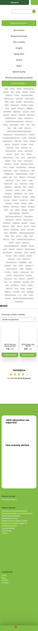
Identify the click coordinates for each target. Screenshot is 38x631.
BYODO (5, 125)
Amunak (32, 92)
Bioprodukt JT (17, 112)
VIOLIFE (23, 285)
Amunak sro (8, 95)
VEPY (32, 282)
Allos (12, 92)
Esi (30, 148)
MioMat (16, 203)
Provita (18, 243)
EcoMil (31, 144)
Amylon (17, 95)
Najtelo (17, 210)
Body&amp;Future (10, 118)
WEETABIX (16, 292)
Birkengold (22, 115)
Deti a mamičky (19, 42)
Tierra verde (8, 279)
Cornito (24, 138)
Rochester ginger (30, 249)
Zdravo (31, 295)
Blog (3, 578)
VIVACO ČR (9, 288)
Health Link (32, 167)
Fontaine (29, 154)
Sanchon (32, 252)
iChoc (15, 177)
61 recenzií (27, 378)
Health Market (8, 171)
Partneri (5, 580)
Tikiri (15, 279)
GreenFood (8, 164)
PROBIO (11, 243)
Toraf (5, 282)
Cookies (5, 533)
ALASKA (19, 89)
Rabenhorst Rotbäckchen (11, 246)
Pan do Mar (31, 229)
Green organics (28, 161)
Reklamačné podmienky (11, 516)
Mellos (32, 200)
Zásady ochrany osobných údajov (14, 521)
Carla (33, 125)
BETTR (6, 105)
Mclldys (33, 197)
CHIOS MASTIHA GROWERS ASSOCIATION (19, 131)
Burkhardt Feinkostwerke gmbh (14, 121)
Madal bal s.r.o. (7, 197)
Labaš (23, 190)
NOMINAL (24, 223)
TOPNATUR (30, 279)
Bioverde (13, 115)
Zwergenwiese (19, 302)
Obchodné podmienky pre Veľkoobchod (17, 513)
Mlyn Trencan (15, 207)
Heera (16, 171)
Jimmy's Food (23, 184)
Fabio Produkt (28, 151)
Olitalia (33, 226)
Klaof (24, 187)
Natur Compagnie (15, 213)
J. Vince (18, 180)
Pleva (31, 236)
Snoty (14, 266)
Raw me (31, 246)
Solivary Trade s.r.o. (11, 269)
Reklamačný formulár (10, 518)
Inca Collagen (31, 177)
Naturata (18, 220)
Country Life (32, 138)
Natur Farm (25, 213)
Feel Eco (16, 154)
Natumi (32, 210)
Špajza (19, 66)
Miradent (23, 203)
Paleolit (23, 229)
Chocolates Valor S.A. (21, 135)
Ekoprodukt (10, 148)
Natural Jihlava (28, 216)
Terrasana (29, 275)
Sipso (30, 262)
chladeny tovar (8, 135)
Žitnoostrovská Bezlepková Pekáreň (23, 298)
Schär (15, 256)
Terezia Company (18, 275)
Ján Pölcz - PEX (8, 184)
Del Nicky (32, 141)
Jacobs (31, 180)
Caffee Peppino (14, 125)
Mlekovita (6, 207)
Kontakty (5, 582)
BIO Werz (24, 105)
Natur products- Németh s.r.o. (13, 216)
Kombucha (9, 190)
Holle (33, 171)
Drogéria (19, 48)
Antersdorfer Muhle (27, 95)
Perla (12, 236)
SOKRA (21, 266)
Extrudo (20, 151)
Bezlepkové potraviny (19, 36)
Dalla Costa (18, 141)
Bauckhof (19, 102)
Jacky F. (24, 180)
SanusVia (8, 256)
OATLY (13, 226)
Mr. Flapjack (31, 207)
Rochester (20, 249)
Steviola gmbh (25, 272)
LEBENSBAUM (18, 193)
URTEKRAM (17, 282)
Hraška (31, 174)
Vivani (16, 288)
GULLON (16, 164)
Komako (31, 187)
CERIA (20, 128)
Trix (10, 282)
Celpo (14, 128)
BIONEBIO (30, 108)
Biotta (32, 112)
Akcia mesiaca (19, 30)
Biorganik (26, 112)
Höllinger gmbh (9, 174)
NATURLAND (6, 223)
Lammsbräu (8, 193)
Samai (26, 252)
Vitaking (30, 285)
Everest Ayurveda (11, 151)
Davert (25, 141)
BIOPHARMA (7, 112)
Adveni (12, 89)
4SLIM (6, 89)
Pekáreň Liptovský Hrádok (26, 233)
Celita (9, 128)
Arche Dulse (19, 98)
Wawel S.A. (8, 292)
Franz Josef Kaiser (8, 157)
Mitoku (31, 203)
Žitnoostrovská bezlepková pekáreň (19, 78)
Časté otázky (6, 530)
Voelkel (22, 288)
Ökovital (26, 226)
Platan (25, 236)
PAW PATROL (13, 233)
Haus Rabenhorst (21, 167)
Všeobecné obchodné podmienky (14, 511)
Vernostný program (9, 499)
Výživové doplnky (19, 72)
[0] (14, 628)
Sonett (21, 269)
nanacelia (24, 210)
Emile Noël (24, 148)
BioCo (7, 108)
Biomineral (21, 108)
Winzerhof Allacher (10, 295)
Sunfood (8, 275)
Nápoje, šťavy (19, 54)
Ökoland (19, 226)
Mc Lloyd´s (25, 197)
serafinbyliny (22, 262)
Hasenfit (11, 167)
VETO (7, 285)
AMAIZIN (25, 92)
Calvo (27, 125)
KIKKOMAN (18, 187)
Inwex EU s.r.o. (10, 180)
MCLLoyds (7, 200)
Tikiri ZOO (22, 279)
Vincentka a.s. (15, 285)
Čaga (22, 125)
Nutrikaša (6, 226)
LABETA (29, 190)
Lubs (26, 193)
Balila (12, 102)
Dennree (7, 144)
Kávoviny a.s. (8, 187)
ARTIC (6, 102)
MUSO (6, 210)
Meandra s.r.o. (24, 200)
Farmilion (9, 154)
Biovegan (6, 115)
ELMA (17, 148)
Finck (22, 154)
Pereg (7, 236)
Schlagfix (21, 256)
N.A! (11, 210)
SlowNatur (8, 266)
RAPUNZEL (24, 246)
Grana (19, 161)
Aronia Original (29, 98)
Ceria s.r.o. (28, 128)
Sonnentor (29, 269)
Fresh (17, 157)
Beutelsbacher (15, 105)
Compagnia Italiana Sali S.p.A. (11, 138)
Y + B (19, 295)
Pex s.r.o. (18, 236)
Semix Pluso (26, 259)
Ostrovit (6, 229)
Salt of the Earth (7, 252)
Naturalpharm (10, 220)
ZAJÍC (25, 295)
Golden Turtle (31, 157)
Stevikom (15, 272)
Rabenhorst (25, 243)
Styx (32, 272)
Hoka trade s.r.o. (24, 171)
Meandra (14, 200)
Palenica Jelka (15, 229)
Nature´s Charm (28, 220)
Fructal (23, 157)
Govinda (7, 161)
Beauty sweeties (28, 102)
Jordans (31, 184)
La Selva (17, 190)
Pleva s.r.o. (6, 239)
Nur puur (32, 223)
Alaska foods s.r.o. (29, 89)
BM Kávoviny (30, 115)
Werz (23, 292)
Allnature (6, 92)
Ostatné (19, 60)
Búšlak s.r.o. (29, 121)
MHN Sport (9, 203)
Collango (31, 135)
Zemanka (7, 298)
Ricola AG (11, 249)
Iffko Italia (22, 177)
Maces (31, 193)
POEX (13, 239)
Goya (14, 161)
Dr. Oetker (24, 144)
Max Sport (17, 197)
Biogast (13, 108)
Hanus (5, 167)
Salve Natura (18, 252)
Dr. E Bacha (15, 144)
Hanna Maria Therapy (27, 164)
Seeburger (11, 259)
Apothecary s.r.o (8, 98)
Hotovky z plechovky (21, 174)
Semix (18, 259)
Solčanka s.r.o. (29, 266)
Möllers (23, 207)
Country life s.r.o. (7, 141)
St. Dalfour (8, 272)
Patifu (5, 233)
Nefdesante (16, 223)
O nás (4, 575)
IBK (10, 177)
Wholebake (30, 292)
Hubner (5, 177)
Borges (20, 118)
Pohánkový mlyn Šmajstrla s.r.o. (26, 239)
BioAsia (31, 105)
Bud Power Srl (29, 118)
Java (16, 184)
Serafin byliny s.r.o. (11, 262)
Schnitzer (29, 256)
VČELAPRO (26, 282)
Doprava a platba (8, 528)
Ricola (5, 249)
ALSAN (18, 92)
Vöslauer (29, 288)
